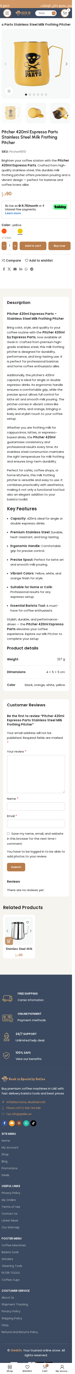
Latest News (10, 1220)
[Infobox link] (36, 998)
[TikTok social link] (33, 1123)
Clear (8, 237)
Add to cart (33, 246)
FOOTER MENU (12, 1238)
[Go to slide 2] (30, 95)
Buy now (59, 246)
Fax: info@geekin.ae (18, 1114)
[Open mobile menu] (7, 13)
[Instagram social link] (19, 1123)
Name (12, 798)
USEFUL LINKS (11, 1186)
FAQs (5, 1325)
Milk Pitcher (50, 634)
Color (6, 225)
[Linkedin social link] (20, 269)
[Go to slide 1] (26, 95)
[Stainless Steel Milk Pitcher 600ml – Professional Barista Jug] (19, 931)
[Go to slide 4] (38, 95)
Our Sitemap (10, 1227)
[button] (6, 64)
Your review (16, 751)
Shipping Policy (12, 1318)
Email (12, 816)
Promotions (10, 1168)
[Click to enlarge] (9, 91)
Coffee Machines (14, 1245)
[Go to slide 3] (34, 95)
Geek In (12, 342)
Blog (4, 1161)
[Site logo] (23, 13)
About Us (8, 1298)
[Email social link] (15, 269)
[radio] (4, 231)
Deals (5, 1175)
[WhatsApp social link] (26, 269)
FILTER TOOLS (11, 1273)
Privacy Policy (11, 1193)
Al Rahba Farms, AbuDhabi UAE (25, 1102)
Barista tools (10, 1252)
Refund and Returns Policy (20, 1332)
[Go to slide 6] (46, 95)
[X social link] (9, 269)
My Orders (9, 1200)
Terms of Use (11, 1207)
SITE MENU (9, 1134)
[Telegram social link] (32, 269)
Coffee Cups (11, 1280)
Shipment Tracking (15, 1304)
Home (6, 1141)
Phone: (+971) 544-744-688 (23, 1108)
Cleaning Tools (12, 1266)
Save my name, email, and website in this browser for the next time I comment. (35, 838)
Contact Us (9, 1214)
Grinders (7, 1259)
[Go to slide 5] (42, 95)
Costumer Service (16, 1291)
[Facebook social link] (4, 269)
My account (10, 1147)
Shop (5, 1154)
